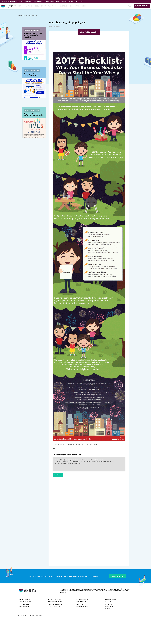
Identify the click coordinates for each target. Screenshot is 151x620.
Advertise (71, 1)
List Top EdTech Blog (38, 1)
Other (84, 6)
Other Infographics (54, 606)
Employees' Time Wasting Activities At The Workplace (33, 114)
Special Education (24, 600)
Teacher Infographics (55, 602)
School (36, 6)
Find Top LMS (79, 1)
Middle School (81, 602)
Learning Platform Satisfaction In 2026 (31, 74)
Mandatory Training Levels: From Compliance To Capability (33, 35)
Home (19, 15)
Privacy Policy (109, 604)
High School (80, 604)
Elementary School (82, 600)
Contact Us (108, 602)
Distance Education (25, 602)
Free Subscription (117, 576)
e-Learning (28, 6)
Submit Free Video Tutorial (52, 1)
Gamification (64, 6)
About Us (107, 608)
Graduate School (82, 606)
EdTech (20, 6)
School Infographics (54, 600)
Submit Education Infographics (9, 1)
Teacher (43, 6)
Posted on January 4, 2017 (54, 26)
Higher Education (24, 604)
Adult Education (24, 606)
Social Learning (75, 6)
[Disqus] (89, 501)
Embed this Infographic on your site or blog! (67, 455)
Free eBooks (64, 1)
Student (50, 6)
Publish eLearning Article (25, 1)
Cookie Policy (109, 606)
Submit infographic (141, 6)
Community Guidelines (111, 600)
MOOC (56, 6)
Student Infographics (55, 604)
